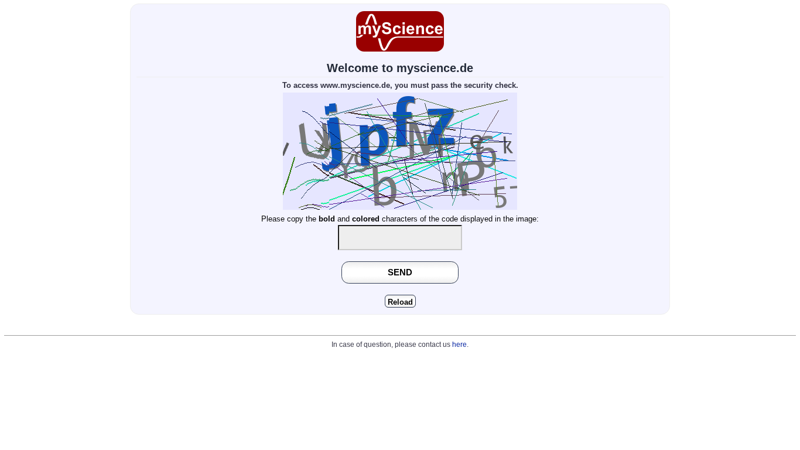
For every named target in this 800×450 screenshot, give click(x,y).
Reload (400, 302)
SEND (400, 272)
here (459, 344)
